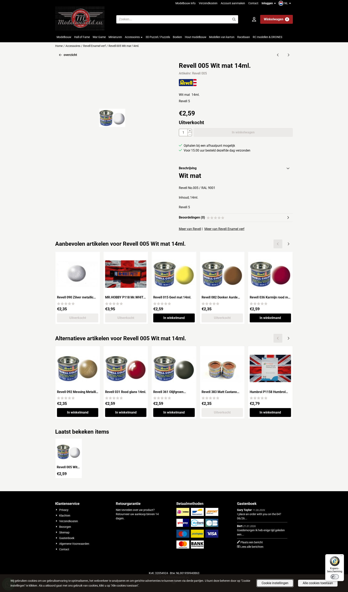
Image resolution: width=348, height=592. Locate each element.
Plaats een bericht (251, 542)
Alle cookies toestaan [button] (318, 583)
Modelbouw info (185, 3)
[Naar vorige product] (277, 55)
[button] (285, 3)
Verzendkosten (208, 3)
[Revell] (188, 85)
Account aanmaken (233, 3)
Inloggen (267, 3)
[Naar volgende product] (288, 55)
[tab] (236, 168)
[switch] (335, 576)
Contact (253, 3)
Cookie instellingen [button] (275, 583)
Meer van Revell (190, 229)
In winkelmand (174, 318)
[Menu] (341, 556)
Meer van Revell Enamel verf (224, 229)
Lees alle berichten (251, 546)
